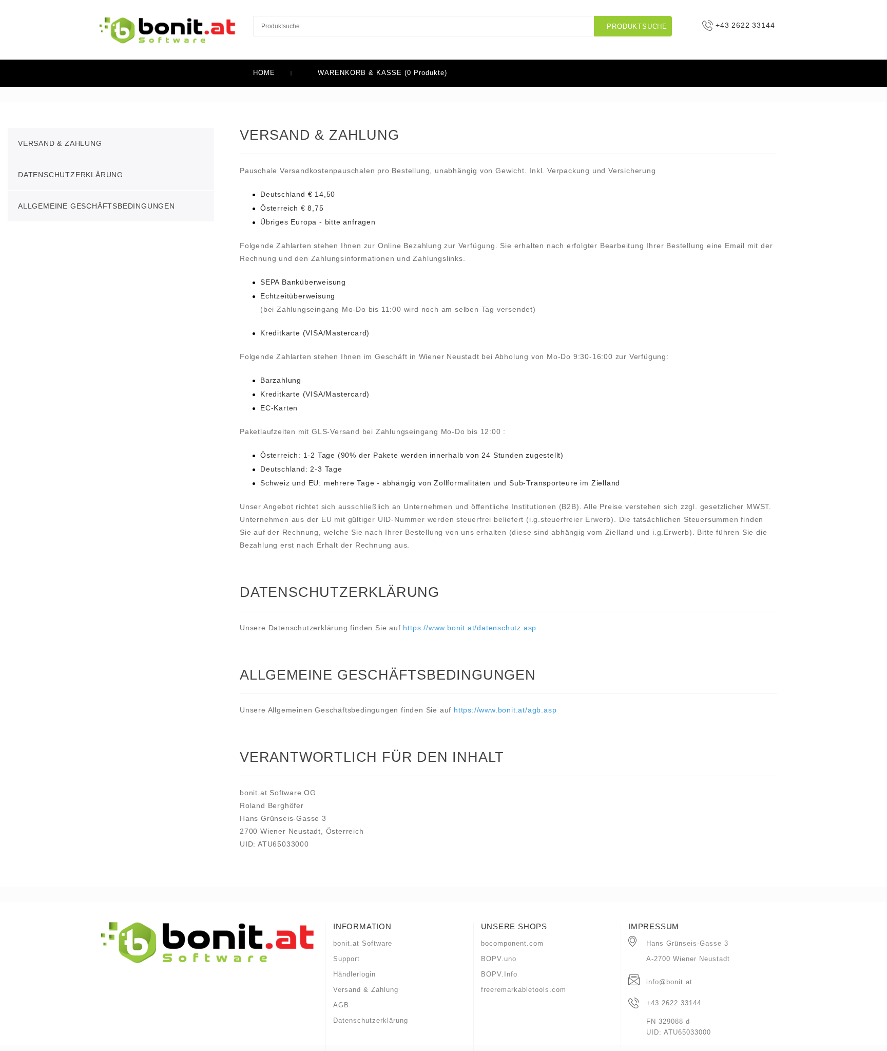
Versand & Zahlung (365, 989)
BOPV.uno (498, 959)
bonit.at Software (362, 943)
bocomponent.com (512, 943)
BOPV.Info (499, 974)
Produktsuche (636, 26)
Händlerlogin (354, 974)
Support (346, 959)
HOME (264, 73)
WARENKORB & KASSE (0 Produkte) (381, 73)
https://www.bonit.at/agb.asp (505, 710)
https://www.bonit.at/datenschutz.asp (469, 628)
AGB (341, 1005)
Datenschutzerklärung (370, 1020)
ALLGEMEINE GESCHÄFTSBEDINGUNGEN (96, 206)
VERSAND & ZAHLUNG (60, 143)
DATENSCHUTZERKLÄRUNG (70, 175)
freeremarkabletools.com (523, 989)
